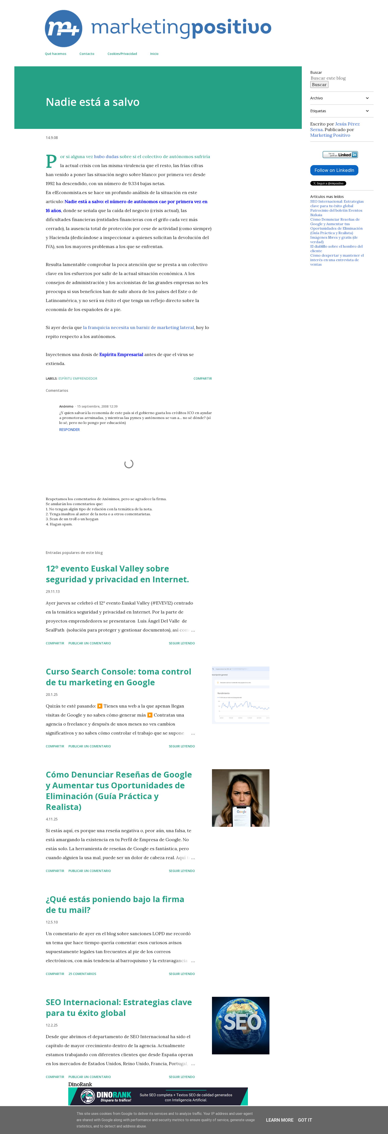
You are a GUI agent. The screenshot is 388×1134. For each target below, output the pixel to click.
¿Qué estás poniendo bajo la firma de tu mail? (115, 904)
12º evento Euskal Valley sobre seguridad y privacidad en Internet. (117, 574)
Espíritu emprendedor (77, 378)
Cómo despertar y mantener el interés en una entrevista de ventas (337, 260)
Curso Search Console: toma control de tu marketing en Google (118, 677)
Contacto (86, 54)
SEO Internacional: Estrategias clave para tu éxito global (119, 1007)
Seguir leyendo (182, 643)
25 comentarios (82, 974)
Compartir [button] (203, 378)
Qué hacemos (55, 54)
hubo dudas (106, 156)
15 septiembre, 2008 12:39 (97, 406)
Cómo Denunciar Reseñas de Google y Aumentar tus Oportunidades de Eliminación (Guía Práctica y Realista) (119, 790)
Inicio (154, 54)
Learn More (279, 1120)
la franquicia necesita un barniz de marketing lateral (138, 327)
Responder (69, 429)
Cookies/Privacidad (122, 54)
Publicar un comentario (89, 643)
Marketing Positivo (330, 135)
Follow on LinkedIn (334, 170)
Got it (305, 1120)
